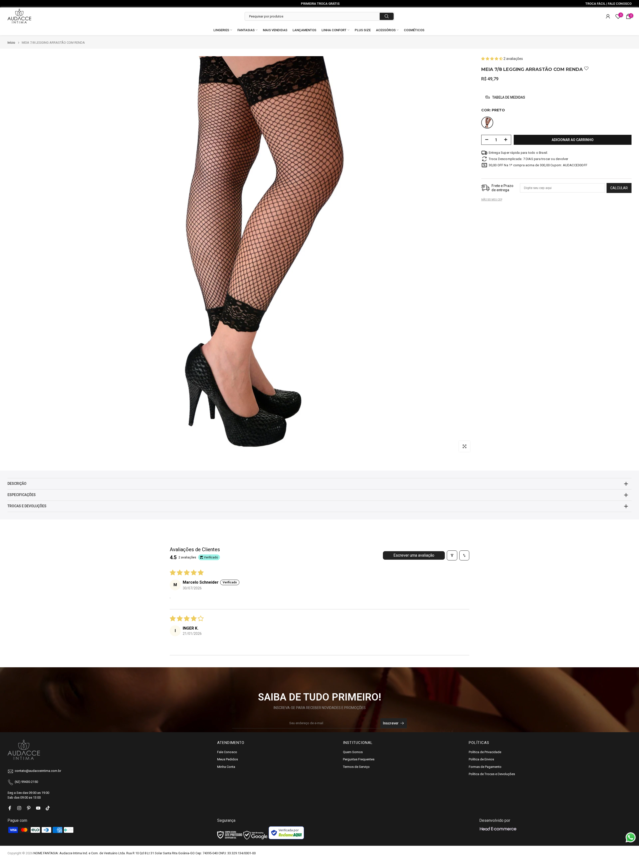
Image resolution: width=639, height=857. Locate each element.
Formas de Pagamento (485, 767)
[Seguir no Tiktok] (47, 808)
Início (11, 42)
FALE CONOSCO (620, 3)
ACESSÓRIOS (386, 30)
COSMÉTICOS (414, 30)
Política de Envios (481, 759)
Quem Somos (353, 752)
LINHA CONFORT (333, 30)
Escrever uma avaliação (413, 555)
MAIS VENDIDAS (275, 30)
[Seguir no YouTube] (38, 808)
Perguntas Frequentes (358, 759)
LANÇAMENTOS (304, 30)
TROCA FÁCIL (595, 3)
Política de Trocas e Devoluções (492, 774)
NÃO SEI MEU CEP (491, 199)
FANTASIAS (246, 30)
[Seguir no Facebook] (9, 808)
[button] (492, 59)
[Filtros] (452, 555)
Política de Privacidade (485, 752)
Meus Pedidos (227, 759)
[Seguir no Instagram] (19, 808)
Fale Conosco (227, 752)
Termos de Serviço (356, 767)
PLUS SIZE (363, 30)
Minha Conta (226, 767)
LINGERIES (221, 30)
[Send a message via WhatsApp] (631, 837)
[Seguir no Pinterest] (28, 808)
